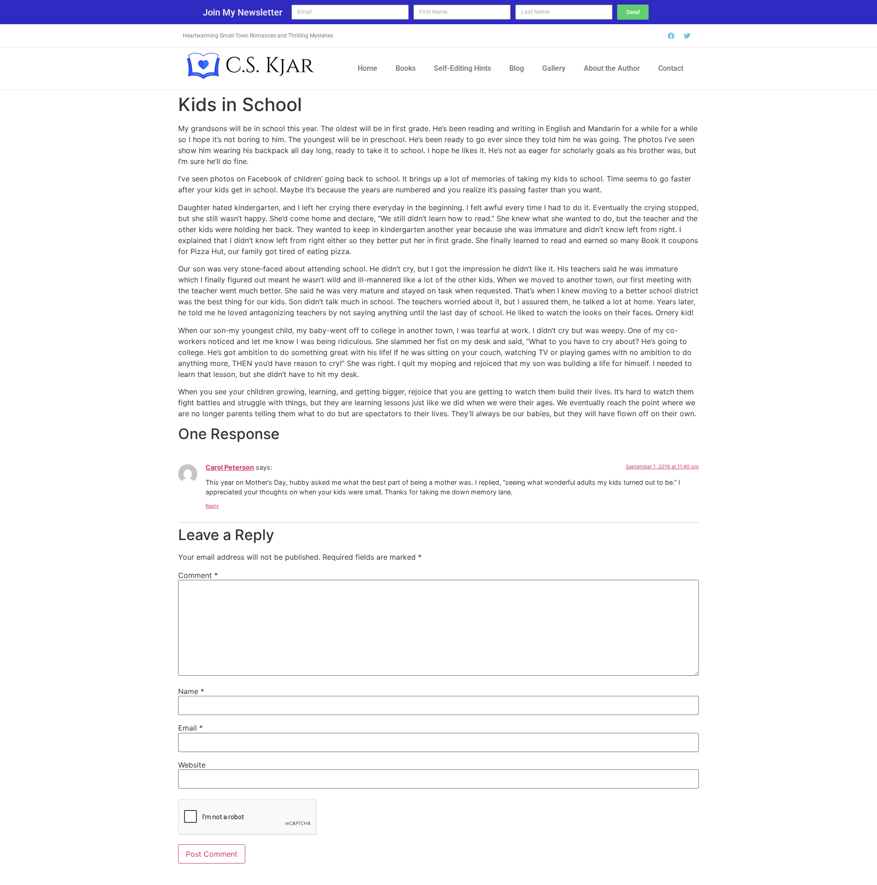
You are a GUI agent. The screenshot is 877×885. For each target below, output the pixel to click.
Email (190, 727)
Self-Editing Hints (462, 68)
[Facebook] (671, 35)
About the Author (612, 68)
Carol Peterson (230, 467)
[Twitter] (687, 35)
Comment (198, 575)
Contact (670, 68)
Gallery (553, 68)
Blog (516, 68)
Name (191, 691)
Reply (212, 506)
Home (367, 68)
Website (192, 764)
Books (406, 68)
